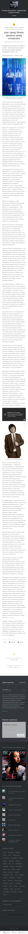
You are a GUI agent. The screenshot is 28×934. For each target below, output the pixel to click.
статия (7, 29)
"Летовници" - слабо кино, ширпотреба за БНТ (15, 841)
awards (4, 852)
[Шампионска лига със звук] (14, 803)
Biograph (18, 852)
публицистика (13, 27)
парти (4, 880)
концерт (5, 877)
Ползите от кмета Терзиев (15, 815)
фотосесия (13, 891)
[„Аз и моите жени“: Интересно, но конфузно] (14, 796)
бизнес (13, 869)
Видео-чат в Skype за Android (15, 810)
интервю (16, 872)
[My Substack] (17, 928)
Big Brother (11, 852)
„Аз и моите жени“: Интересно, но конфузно (16, 799)
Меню (14, 15)
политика (10, 880)
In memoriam (14, 858)
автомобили (19, 866)
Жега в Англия (12, 820)
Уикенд (6, 27)
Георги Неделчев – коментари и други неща (14, 11)
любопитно (12, 877)
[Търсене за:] (14, 914)
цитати (5, 894)
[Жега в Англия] (14, 818)
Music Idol (11, 861)
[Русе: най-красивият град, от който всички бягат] (14, 789)
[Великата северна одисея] (14, 823)
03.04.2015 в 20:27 (7, 691)
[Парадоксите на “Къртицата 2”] (14, 833)
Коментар (20, 735)
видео (18, 869)
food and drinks (16, 855)
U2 (13, 863)
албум (4, 869)
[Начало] (11, 928)
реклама (5, 883)
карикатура (6, 875)
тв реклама (21, 886)
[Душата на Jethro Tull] (14, 828)
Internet (20, 858)
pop (10, 863)
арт (9, 869)
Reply (24, 689)
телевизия (13, 29)
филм (11, 889)
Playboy (5, 863)
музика (18, 877)
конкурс (21, 875)
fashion (5, 855)
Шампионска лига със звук (15, 804)
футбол (20, 891)
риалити (21, 27)
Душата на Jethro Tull (13, 830)
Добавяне (22, 682)
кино (12, 875)
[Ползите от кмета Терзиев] (14, 813)
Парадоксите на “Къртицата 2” (16, 835)
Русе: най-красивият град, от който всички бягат (17, 792)
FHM (9, 855)
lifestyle (5, 861)
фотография (6, 891)
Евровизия (5, 866)
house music (6, 858)
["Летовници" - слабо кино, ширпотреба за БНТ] (14, 838)
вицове (5, 872)
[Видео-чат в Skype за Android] (14, 808)
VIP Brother (18, 863)
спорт (10, 886)
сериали (5, 886)
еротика (10, 872)
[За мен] (14, 928)
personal (20, 29)
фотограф (17, 889)
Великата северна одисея (14, 825)
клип (16, 875)
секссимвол (18, 883)
